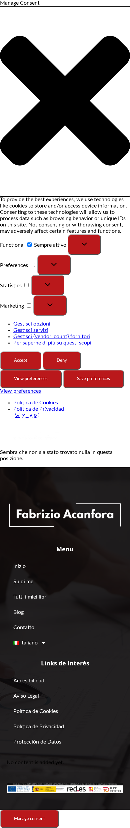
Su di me (23, 581)
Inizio (19, 566)
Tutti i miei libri (30, 597)
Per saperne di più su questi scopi (52, 342)
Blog (18, 612)
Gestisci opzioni (31, 324)
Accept (20, 360)
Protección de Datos (37, 742)
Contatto (23, 627)
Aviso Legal (26, 696)
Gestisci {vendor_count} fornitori (51, 336)
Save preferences (93, 378)
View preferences (31, 378)
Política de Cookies (35, 402)
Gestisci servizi (30, 330)
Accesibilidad (28, 680)
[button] (65, 101)
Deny (62, 360)
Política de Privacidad (38, 726)
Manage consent (29, 818)
